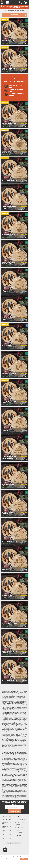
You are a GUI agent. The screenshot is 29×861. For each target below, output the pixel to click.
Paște (17, 830)
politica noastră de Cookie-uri (11, 859)
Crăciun (17, 824)
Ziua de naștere (20, 819)
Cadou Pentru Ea (7, 819)
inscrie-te (14, 811)
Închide (26, 7)
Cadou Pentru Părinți (6, 826)
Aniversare (18, 838)
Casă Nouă (18, 832)
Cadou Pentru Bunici (6, 831)
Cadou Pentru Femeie (6, 822)
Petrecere (18, 835)
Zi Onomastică (19, 822)
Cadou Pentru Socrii (6, 835)
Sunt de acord (24, 859)
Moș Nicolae (19, 827)
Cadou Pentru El (7, 838)
